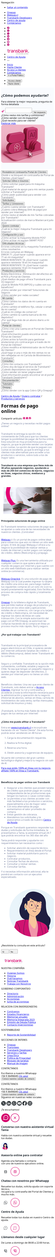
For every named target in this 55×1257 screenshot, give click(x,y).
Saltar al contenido (17, 7)
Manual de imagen (17, 1063)
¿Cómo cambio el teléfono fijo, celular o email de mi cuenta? (26, 308)
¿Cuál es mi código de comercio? (19, 312)
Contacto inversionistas (20, 1024)
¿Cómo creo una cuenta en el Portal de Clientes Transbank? (27, 330)
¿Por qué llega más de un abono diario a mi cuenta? (25, 321)
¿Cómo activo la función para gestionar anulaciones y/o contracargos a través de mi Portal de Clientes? (25, 342)
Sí (3, 952)
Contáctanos (14, 23)
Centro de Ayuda (16, 57)
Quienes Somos (15, 973)
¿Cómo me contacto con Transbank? (21, 364)
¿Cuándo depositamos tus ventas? (20, 369)
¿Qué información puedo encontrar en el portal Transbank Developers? (27, 376)
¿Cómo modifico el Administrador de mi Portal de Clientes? (27, 349)
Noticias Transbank (17, 981)
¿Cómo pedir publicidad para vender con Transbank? (23, 196)
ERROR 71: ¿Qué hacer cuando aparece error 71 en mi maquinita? (26, 256)
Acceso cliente (14, 81)
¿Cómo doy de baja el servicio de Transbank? (25, 366)
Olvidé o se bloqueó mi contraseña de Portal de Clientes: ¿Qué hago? (27, 176)
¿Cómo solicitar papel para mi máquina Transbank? (22, 185)
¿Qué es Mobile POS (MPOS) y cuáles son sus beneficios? (26, 286)
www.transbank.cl (21, 727)
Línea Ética (13, 1055)
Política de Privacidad (19, 1058)
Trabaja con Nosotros (19, 983)
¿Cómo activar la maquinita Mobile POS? (23, 237)
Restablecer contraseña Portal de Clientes (24, 172)
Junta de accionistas (18, 1001)
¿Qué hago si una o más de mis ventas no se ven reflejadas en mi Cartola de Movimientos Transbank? (26, 355)
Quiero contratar (10, 226)
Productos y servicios (13, 271)
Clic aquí (23, 1076)
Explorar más (8, 123)
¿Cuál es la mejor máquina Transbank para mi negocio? (26, 230)
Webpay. (6, 539)
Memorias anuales (17, 1016)
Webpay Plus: (8, 560)
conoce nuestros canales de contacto (18, 1094)
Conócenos (13, 1011)
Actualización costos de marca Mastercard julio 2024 (27, 221)
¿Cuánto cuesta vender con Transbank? (23, 206)
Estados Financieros (18, 1014)
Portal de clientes (11, 325)
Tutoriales (7, 384)
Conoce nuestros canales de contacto (18, 1079)
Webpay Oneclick (10, 578)
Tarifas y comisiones (12, 204)
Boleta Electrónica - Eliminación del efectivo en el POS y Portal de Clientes (27, 275)
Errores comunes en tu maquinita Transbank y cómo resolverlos (27, 248)
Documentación (10, 380)
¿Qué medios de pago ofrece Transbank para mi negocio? (26, 280)
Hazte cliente (13, 84)
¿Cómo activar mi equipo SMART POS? (22, 240)
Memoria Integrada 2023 (21, 1019)
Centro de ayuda (16, 20)
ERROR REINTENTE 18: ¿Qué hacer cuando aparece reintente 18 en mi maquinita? (24, 261)
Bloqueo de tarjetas (18, 1060)
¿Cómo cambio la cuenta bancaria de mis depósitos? (23, 316)
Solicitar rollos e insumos (15, 181)
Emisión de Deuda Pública (21, 1022)
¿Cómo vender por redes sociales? (20, 295)
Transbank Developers (19, 17)
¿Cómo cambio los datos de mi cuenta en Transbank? (24, 303)
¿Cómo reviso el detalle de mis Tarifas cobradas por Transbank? (27, 216)
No (12, 952)
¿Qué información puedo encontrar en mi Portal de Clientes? (24, 335)
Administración (15, 996)
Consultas (7, 361)
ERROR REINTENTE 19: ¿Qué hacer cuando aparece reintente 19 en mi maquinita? (24, 266)
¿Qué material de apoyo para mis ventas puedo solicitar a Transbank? (27, 191)
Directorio (12, 993)
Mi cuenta (7, 298)
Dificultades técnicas (13, 243)
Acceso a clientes (16, 69)
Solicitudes (8, 200)
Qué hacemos (14, 978)
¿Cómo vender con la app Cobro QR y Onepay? (27, 390)
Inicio (10, 64)
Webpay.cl (12, 15)
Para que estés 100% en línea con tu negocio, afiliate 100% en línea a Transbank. (26, 769)
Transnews (13, 1047)
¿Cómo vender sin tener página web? (21, 372)
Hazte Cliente (14, 67)
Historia (11, 975)
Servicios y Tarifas (17, 1052)
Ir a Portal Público (15, 75)
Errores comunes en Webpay (17, 252)
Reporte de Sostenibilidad (21, 1034)
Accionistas (13, 999)
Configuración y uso (12, 234)
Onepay (11, 12)
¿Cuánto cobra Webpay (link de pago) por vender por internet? (24, 211)
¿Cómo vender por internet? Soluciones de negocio (24, 291)
